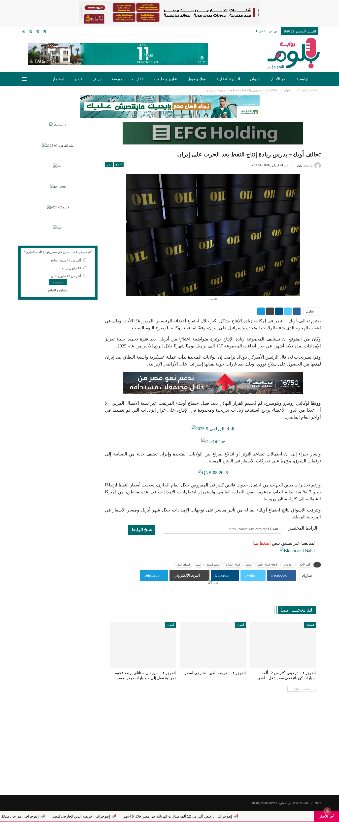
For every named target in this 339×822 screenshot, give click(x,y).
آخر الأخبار (278, 79)
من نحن (273, 31)
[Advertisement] (169, 755)
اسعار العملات (232, 564)
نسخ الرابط (141, 529)
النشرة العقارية (228, 79)
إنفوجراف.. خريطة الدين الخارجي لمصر (109, 816)
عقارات (138, 79)
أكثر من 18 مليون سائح (66, 276)
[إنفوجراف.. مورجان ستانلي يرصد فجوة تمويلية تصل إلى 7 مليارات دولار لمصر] (143, 645)
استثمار (58, 79)
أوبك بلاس (288, 564)
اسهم (198, 564)
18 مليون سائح (71, 268)
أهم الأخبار (304, 564)
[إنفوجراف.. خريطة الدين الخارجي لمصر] (213, 645)
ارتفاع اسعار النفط (267, 564)
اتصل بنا (260, 31)
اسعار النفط (213, 564)
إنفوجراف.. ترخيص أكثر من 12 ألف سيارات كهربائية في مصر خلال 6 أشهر (206, 816)
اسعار (249, 564)
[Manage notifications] (327, 811)
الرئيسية (303, 79)
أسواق (255, 79)
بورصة (117, 79)
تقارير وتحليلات (165, 79)
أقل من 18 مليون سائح (66, 260)
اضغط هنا (262, 543)
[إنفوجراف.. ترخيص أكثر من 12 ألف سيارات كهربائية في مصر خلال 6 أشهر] (283, 645)
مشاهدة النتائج (58, 290)
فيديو (78, 79)
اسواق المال (183, 564)
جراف (97, 79)
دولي (108, 164)
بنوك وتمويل (196, 79)
